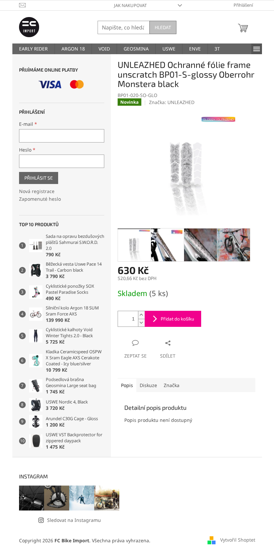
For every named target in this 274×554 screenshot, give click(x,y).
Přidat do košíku (177, 318)
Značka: (171, 102)
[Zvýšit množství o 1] (141, 315)
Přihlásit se (38, 178)
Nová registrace (36, 191)
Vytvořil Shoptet (237, 540)
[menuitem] (33, 48)
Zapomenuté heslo (40, 199)
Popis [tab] (127, 385)
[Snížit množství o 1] (141, 323)
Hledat (163, 27)
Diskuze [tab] (148, 385)
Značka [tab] (171, 385)
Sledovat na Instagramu (74, 520)
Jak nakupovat (130, 5)
